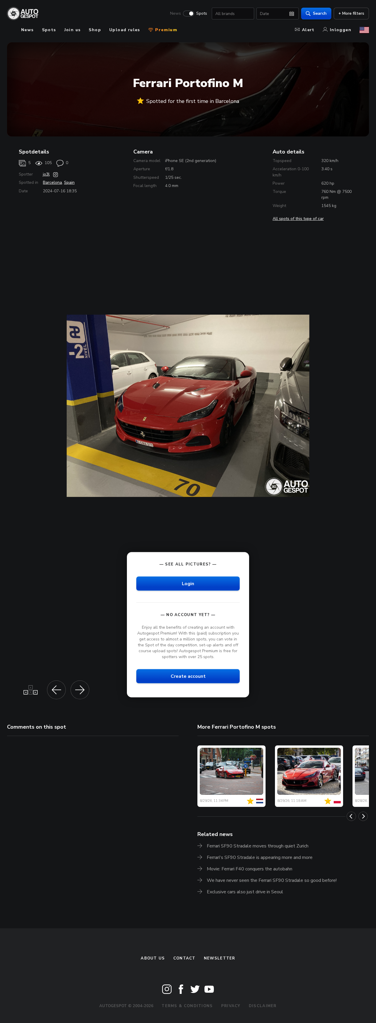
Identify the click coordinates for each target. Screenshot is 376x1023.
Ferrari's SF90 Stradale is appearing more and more (260, 857)
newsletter (219, 958)
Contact (184, 958)
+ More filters (351, 13)
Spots (201, 13)
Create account (188, 676)
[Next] (363, 816)
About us (153, 958)
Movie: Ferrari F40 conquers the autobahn (249, 869)
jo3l (46, 174)
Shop (95, 30)
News (175, 13)
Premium (165, 30)
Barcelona (52, 182)
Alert (308, 30)
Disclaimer (263, 1006)
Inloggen (340, 30)
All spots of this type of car (298, 218)
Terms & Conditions (187, 1006)
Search (320, 13)
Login (188, 583)
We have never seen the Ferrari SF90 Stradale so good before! (272, 880)
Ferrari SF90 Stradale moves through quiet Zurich (257, 846)
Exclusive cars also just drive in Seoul (245, 892)
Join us (72, 30)
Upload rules (124, 30)
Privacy (231, 1006)
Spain (69, 182)
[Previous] (351, 816)
